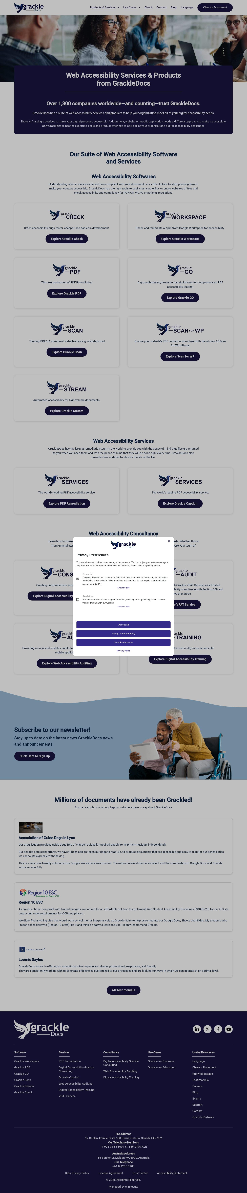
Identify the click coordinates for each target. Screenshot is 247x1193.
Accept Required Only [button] (123, 633)
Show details (123, 588)
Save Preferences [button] (123, 642)
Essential (88, 574)
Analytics (88, 596)
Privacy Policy (123, 651)
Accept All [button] (123, 624)
